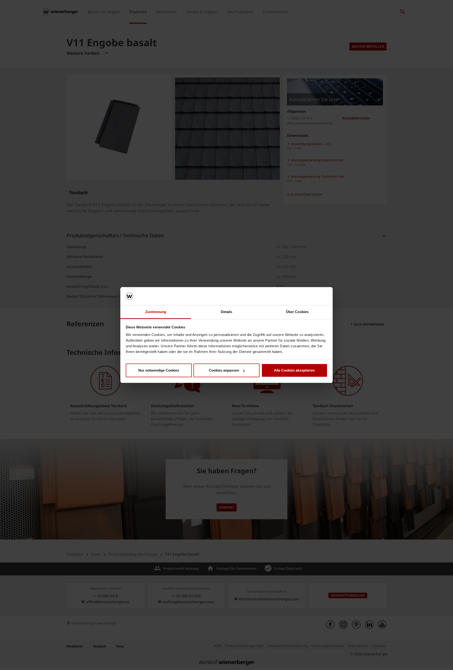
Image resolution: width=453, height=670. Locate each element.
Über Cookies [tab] (297, 312)
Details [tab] (226, 312)
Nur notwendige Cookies (158, 370)
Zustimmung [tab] (155, 312)
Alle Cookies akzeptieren (294, 370)
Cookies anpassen (224, 370)
